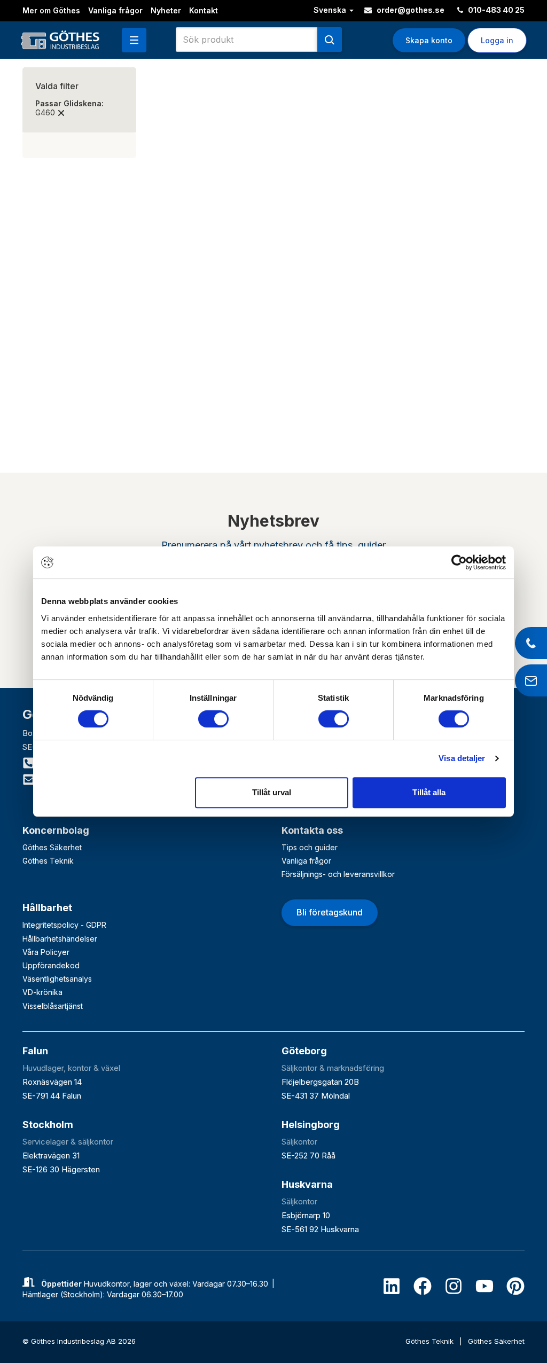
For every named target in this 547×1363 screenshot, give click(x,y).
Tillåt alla (429, 792)
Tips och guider (310, 847)
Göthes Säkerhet (52, 847)
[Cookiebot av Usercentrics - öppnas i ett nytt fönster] (459, 562)
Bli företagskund (329, 912)
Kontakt (203, 10)
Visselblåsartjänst (52, 1005)
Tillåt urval (271, 792)
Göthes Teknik (48, 860)
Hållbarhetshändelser (59, 938)
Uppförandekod (51, 965)
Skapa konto (428, 40)
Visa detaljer (462, 758)
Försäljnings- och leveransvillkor (338, 874)
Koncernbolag (55, 830)
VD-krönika (42, 992)
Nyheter (166, 10)
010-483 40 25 (495, 9)
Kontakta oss (312, 830)
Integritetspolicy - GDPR (64, 924)
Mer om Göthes (51, 10)
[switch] (213, 718)
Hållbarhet (47, 907)
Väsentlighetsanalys (57, 978)
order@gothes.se (409, 9)
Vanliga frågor (115, 10)
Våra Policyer (45, 952)
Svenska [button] (331, 9)
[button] (134, 40)
